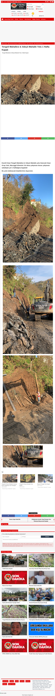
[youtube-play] (52, 1)
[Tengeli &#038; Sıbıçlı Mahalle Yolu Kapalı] (27, 478)
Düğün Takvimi (36, 19)
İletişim (39, 6)
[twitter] (47, 1)
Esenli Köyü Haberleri (13, 43)
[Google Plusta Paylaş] (34, 138)
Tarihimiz (22, 681)
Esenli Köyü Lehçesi (7, 22)
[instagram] (50, 1)
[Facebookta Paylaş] (7, 138)
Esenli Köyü (5, 681)
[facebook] (45, 1)
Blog (14, 22)
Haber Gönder (11, 684)
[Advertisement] (27, 33)
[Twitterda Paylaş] (21, 138)
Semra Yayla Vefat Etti (14, 519)
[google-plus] (49, 1)
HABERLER (20, 43)
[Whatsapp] (47, 515)
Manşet (24, 43)
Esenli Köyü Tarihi (9, 19)
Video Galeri (31, 8)
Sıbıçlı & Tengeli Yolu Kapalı (43, 484)
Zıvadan (12, 681)
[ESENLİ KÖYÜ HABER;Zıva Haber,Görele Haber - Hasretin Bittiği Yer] (18, 6)
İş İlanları (43, 19)
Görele (16, 19)
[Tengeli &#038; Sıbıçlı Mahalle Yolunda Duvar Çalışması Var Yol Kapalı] (10, 478)
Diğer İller (42, 15)
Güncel (21, 19)
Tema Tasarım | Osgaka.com (27, 695)
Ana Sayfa (30, 6)
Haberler (5, 684)
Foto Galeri (40, 8)
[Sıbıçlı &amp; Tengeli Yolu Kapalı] (45, 478)
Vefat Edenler (27, 19)
